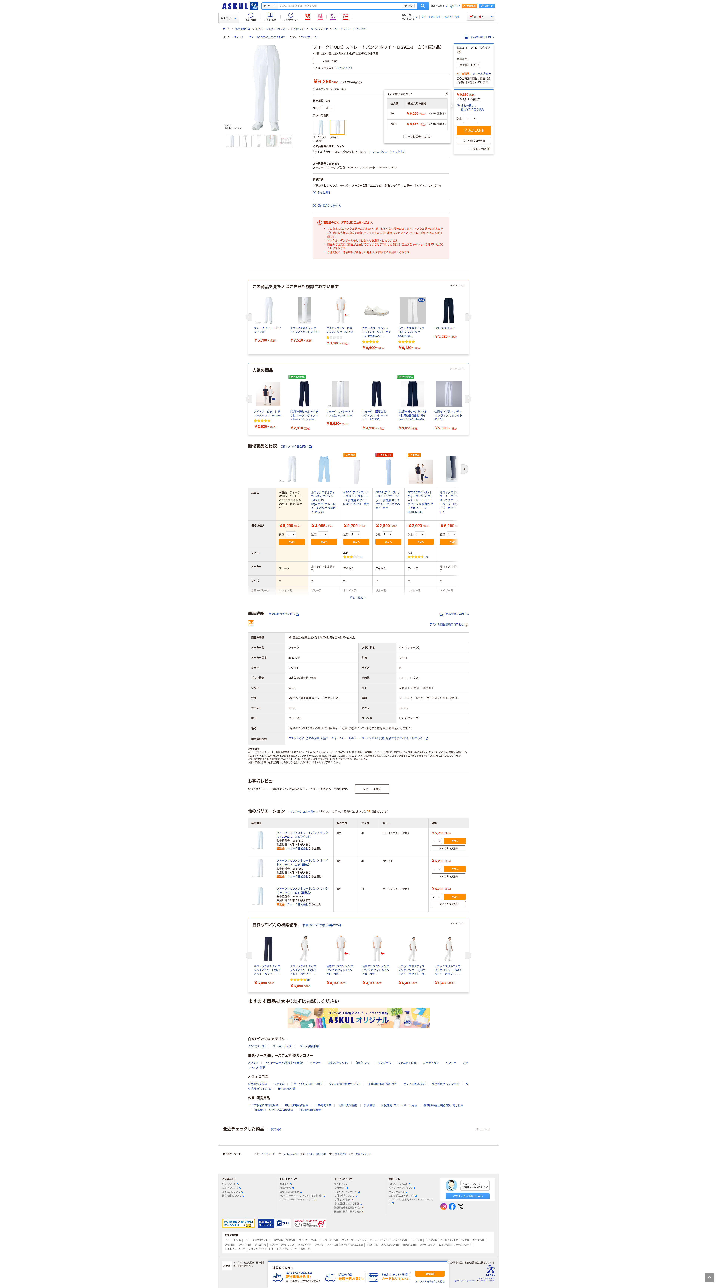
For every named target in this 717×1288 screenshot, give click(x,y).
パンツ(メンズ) (257, 1046)
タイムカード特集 (308, 1240)
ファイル (279, 1083)
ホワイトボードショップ (354, 1240)
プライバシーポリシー (345, 1192)
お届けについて (230, 1188)
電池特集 (290, 1240)
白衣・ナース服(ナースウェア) (270, 29)
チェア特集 (416, 1240)
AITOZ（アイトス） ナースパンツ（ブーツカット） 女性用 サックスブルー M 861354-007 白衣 (388, 500)
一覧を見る (275, 1129)
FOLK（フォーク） (309, 37)
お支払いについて (231, 1192)
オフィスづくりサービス (261, 1249)
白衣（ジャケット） (338, 1062)
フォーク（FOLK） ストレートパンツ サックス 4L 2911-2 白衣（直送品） (302, 834)
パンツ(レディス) (319, 29)
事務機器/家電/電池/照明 (382, 1083)
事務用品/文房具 (257, 1083)
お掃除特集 (478, 1240)
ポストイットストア (235, 1249)
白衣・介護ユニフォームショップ (455, 1245)
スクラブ (253, 1062)
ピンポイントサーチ (287, 1249)
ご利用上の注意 (342, 1199)
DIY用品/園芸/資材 (310, 1110)
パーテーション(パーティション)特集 (388, 1240)
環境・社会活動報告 (289, 1192)
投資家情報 (285, 1188)
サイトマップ (341, 1184)
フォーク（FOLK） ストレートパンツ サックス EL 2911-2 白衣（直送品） (302, 890)
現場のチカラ (304, 1245)
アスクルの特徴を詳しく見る (430, 1281)
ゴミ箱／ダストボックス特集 (454, 1240)
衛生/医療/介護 (242, 29)
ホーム (226, 29)
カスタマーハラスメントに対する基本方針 (301, 1195)
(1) (308, 979)
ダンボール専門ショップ (281, 1245)
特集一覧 (305, 1249)
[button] (470, 107)
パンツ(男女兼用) (309, 1046)
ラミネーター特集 (329, 1240)
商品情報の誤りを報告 (282, 613)
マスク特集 (372, 1245)
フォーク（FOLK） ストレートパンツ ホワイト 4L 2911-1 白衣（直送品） (302, 862)
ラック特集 (431, 1240)
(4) (361, 556)
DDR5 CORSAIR (316, 1154)
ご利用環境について (344, 1195)
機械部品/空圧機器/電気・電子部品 (443, 1105)
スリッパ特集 (244, 1245)
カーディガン (431, 1062)
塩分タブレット (363, 1154)
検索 (423, 6)
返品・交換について (231, 1195)
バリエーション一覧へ (302, 811)
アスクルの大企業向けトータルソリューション (411, 1201)
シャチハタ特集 (427, 1245)
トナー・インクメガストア (257, 1240)
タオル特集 (260, 1245)
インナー (451, 1062)
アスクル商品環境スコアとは (447, 624)
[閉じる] (449, 1261)
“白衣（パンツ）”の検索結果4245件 (321, 925)
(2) (426, 556)
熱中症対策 (340, 1154)
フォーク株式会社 (480, 73)
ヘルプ (456, 6)
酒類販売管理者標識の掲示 (347, 1207)
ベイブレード (268, 1154)
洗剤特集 (229, 1245)
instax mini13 (291, 1154)
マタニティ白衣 (407, 1062)
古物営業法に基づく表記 (346, 1203)
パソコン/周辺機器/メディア (344, 1083)
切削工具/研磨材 (347, 1105)
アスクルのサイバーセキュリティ (296, 1199)
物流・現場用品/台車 (296, 1105)
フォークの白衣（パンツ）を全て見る (267, 37)
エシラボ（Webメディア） (401, 1195)
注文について (229, 1184)
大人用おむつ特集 (390, 1245)
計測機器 (369, 1105)
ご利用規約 (339, 1188)
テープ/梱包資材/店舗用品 (263, 1105)
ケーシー (315, 1062)
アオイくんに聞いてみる (467, 1196)
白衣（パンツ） (298, 29)
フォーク (238, 37)
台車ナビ (319, 1245)
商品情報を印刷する (482, 37)
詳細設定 (408, 6)
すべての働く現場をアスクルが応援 (345, 1245)
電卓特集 (278, 1240)
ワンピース (384, 1062)
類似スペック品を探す (294, 446)
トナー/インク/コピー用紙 (306, 1083)
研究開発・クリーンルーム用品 (399, 1105)
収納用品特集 (409, 1245)
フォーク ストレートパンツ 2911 (350, 29)
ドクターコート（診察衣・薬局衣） (284, 1062)
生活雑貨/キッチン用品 (445, 1083)
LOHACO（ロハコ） (398, 1184)
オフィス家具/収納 (414, 1083)
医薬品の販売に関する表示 (347, 1211)
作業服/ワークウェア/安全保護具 (274, 1110)
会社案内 (284, 1184)
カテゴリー (227, 18)
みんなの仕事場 (396, 1192)
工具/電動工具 (323, 1105)
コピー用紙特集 (233, 1240)
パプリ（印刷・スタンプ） (400, 1188)
